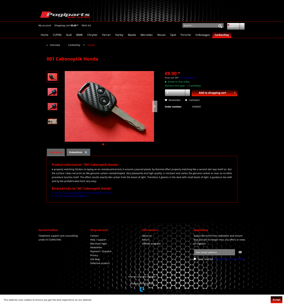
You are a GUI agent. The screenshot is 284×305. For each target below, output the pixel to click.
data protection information (229, 259)
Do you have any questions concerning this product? (83, 192)
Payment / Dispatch (101, 251)
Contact (94, 235)
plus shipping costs (187, 77)
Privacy (94, 255)
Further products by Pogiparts (71, 195)
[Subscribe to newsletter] (240, 252)
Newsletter (96, 247)
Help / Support (98, 239)
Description (55, 152)
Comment (194, 100)
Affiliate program (151, 243)
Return (146, 239)
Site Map (95, 259)
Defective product (100, 263)
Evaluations (78, 152)
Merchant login (98, 243)
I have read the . (221, 259)
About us (147, 235)
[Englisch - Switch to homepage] (65, 16)
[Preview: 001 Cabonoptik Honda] (52, 77)
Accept (276, 299)
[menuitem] (44, 25)
